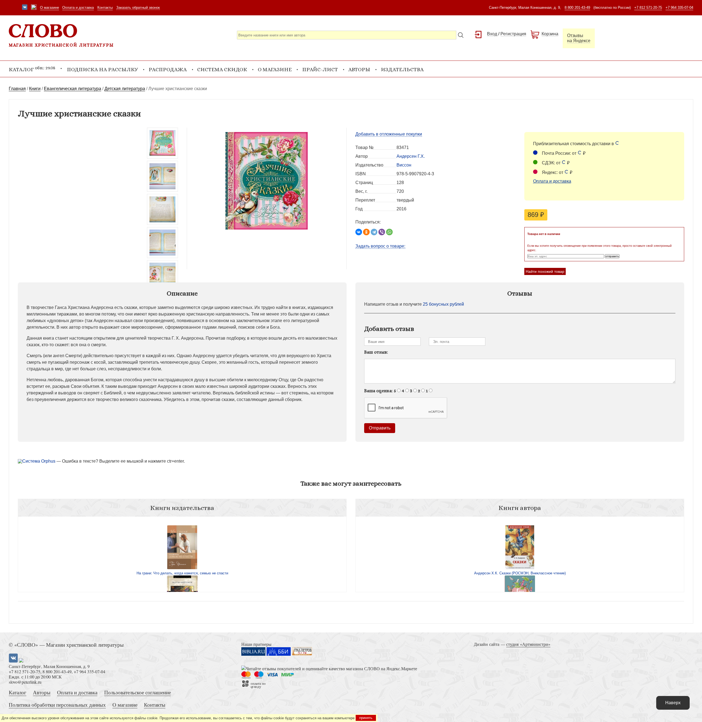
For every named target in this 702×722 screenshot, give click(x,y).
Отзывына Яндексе (578, 38)
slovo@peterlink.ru (25, 682)
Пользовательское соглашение (137, 692)
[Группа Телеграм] (33, 7)
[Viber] (381, 232)
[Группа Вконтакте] (24, 7)
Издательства (402, 69)
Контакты (105, 7)
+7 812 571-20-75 (648, 7)
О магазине (49, 7)
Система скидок (222, 69)
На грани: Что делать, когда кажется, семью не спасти (182, 573)
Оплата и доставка (78, 7)
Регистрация (513, 33)
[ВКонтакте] (358, 232)
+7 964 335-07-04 (679, 7)
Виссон (404, 165)
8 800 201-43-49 (577, 7)
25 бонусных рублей (443, 304)
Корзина (550, 33)
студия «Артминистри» (528, 644)
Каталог (17, 692)
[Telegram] (374, 232)
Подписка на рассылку (102, 69)
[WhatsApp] (389, 232)
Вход (492, 33)
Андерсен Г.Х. (411, 156)
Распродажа (168, 69)
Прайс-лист (320, 69)
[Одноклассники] (366, 232)
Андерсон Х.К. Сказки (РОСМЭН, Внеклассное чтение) (520, 573)
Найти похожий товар (545, 271)
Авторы (359, 69)
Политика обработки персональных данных (57, 704)
